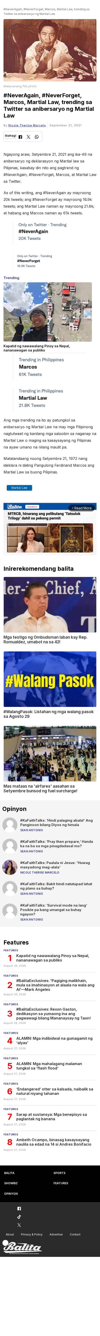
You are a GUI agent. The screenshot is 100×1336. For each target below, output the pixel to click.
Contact (75, 1234)
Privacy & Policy (32, 1234)
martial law (19, 487)
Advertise (56, 1234)
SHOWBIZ (11, 1183)
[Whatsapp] (37, 137)
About (10, 1234)
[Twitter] (28, 137)
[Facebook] (20, 137)
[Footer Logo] (22, 1247)
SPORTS (59, 1173)
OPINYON (11, 1193)
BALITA (9, 1173)
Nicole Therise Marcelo (27, 125)
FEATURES (60, 1183)
